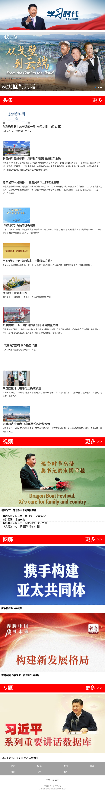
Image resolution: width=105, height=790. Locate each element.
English (55, 780)
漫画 (13, 772)
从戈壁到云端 (18, 86)
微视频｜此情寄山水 (15, 293)
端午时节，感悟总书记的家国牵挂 (18, 510)
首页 (13, 766)
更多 (97, 100)
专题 (8, 688)
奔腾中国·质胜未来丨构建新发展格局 (20, 675)
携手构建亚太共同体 (11, 608)
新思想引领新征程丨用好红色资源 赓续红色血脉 (32, 158)
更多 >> (93, 441)
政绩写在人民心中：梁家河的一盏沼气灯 (25, 523)
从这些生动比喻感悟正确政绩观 (22, 388)
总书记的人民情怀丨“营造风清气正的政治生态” (31, 182)
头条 (8, 100)
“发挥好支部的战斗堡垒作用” (20, 345)
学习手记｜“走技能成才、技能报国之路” (27, 260)
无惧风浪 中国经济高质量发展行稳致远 (26, 423)
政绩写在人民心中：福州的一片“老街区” (24, 516)
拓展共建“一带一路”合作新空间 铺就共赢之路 (30, 325)
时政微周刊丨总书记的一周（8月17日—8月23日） (33, 126)
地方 (65, 772)
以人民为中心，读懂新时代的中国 (21, 526)
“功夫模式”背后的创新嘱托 (19, 225)
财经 (92, 766)
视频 (8, 441)
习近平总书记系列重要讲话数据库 (19, 758)
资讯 (65, 766)
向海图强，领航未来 (14, 519)
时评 (39, 766)
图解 (8, 539)
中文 (48, 780)
